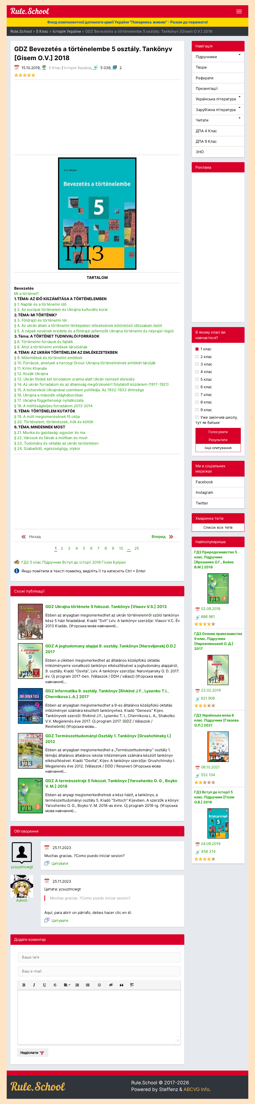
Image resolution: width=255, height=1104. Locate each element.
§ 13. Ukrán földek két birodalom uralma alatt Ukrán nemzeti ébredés (74, 379)
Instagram (204, 492)
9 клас (205, 409)
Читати (202, 120)
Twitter (202, 503)
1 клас (205, 349)
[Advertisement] (97, 117)
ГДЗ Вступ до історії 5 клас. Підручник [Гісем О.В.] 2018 (214, 797)
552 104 (208, 774)
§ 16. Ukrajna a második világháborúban (48, 395)
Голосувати (218, 432)
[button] (23, 985)
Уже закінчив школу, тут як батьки (216, 420)
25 (136, 548)
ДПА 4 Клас (206, 130)
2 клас (205, 356)
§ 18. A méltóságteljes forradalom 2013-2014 (53, 405)
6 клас (205, 386)
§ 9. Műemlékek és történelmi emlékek (48, 357)
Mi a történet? (26, 293)
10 (121, 548)
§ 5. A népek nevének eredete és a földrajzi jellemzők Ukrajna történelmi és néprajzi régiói (94, 331)
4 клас (205, 371)
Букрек (119, 562)
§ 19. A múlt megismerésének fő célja (47, 416)
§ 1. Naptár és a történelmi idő (40, 304)
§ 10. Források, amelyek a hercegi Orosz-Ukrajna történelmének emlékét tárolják (85, 363)
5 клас (35, 562)
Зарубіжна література (216, 109)
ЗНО (200, 151)
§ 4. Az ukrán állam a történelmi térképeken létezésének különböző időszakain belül (88, 325)
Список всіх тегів (218, 527)
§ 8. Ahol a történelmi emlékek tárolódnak (50, 347)
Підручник (51, 562)
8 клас (205, 402)
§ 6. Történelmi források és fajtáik (43, 341)
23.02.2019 (211, 690)
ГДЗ (25, 562)
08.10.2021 (210, 767)
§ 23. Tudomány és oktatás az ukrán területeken (56, 443)
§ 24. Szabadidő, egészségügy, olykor (47, 448)
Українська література (216, 99)
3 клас (205, 364)
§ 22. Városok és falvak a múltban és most (50, 437)
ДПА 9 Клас (206, 141)
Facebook (204, 482)
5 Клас (55, 67)
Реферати (204, 78)
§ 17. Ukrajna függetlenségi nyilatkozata (48, 400)
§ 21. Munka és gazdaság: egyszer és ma (49, 432)
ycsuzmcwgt (22, 866)
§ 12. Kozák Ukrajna (31, 373)
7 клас (205, 394)
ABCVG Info (196, 1089)
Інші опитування (218, 448)
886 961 (208, 616)
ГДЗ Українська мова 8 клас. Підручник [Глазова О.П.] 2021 (216, 720)
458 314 (208, 851)
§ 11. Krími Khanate (30, 368)
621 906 (208, 698)
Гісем (107, 562)
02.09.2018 (210, 608)
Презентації (207, 88)
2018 (96, 562)
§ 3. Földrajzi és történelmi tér (40, 320)
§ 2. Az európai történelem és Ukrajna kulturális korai (61, 309)
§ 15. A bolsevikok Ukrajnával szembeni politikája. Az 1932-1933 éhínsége (79, 389)
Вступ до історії (76, 562)
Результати (218, 440)
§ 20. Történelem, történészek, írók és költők (53, 421)
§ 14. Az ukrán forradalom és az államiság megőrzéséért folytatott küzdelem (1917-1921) (91, 384)
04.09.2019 (210, 843)
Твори (201, 67)
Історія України (77, 67)
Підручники (206, 56)
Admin (21, 900)
